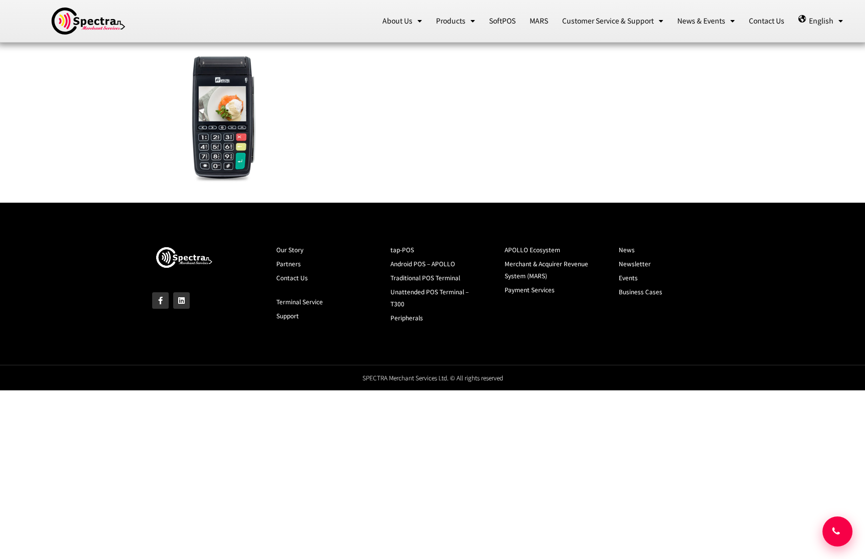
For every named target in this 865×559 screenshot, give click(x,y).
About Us (397, 21)
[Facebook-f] (160, 300)
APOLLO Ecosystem (532, 249)
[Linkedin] (181, 300)
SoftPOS (502, 21)
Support (287, 315)
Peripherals (406, 317)
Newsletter (635, 263)
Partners (288, 263)
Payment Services (530, 289)
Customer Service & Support (608, 21)
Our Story (289, 249)
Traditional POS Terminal (425, 277)
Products (451, 21)
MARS (539, 21)
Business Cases (640, 291)
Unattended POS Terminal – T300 (429, 297)
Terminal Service (299, 301)
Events (628, 277)
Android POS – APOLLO (422, 263)
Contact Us (766, 21)
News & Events (701, 21)
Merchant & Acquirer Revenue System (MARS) (546, 269)
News (627, 249)
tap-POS (402, 249)
